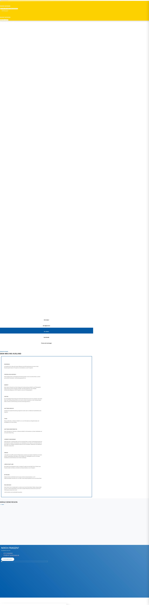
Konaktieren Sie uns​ (5, 10)
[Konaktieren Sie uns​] (0, 11)
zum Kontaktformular (7, 559)
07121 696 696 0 (5, 11)
